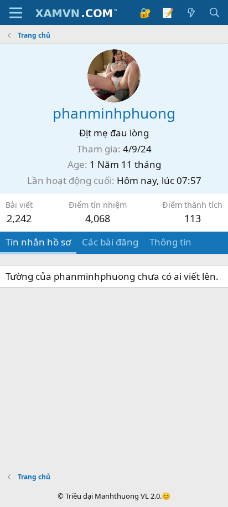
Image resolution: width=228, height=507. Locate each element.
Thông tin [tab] (170, 241)
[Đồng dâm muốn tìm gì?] (214, 12)
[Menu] (15, 12)
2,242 (19, 218)
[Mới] (191, 12)
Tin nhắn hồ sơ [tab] (38, 241)
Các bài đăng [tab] (110, 241)
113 (192, 218)
